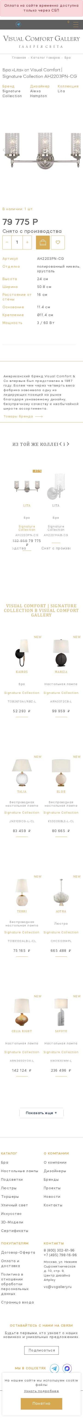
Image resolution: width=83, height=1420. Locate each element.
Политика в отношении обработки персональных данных (15, 1284)
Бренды (51, 1179)
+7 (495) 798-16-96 (60, 1255)
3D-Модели (12, 1222)
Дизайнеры (55, 1171)
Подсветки (12, 1179)
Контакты (53, 1205)
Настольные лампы (19, 1171)
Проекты (52, 1188)
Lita (61, 91)
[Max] (66, 1368)
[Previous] (61, 444)
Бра (4, 1162)
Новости (52, 1196)
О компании (55, 1162)
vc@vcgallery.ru (58, 1287)
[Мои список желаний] (52, 24)
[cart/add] (43, 242)
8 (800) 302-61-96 (59, 1250)
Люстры (9, 1188)
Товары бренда (18, 416)
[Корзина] (64, 24)
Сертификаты (14, 1231)
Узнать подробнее (41, 1391)
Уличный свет (14, 1205)
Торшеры (10, 1196)
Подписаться (42, 1350)
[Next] (68, 444)
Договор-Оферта (18, 1252)
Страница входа (17, 1302)
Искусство (11, 1214)
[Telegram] (18, 24)
